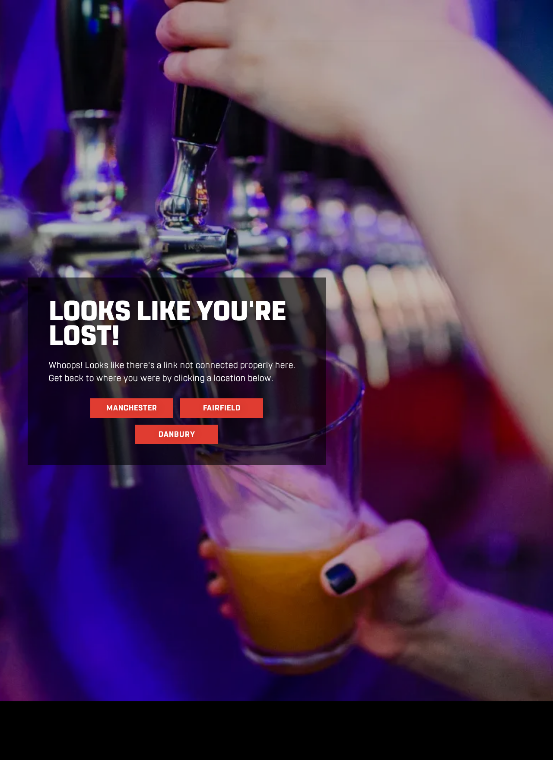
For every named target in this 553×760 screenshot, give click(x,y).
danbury (177, 434)
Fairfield (222, 408)
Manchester (131, 408)
